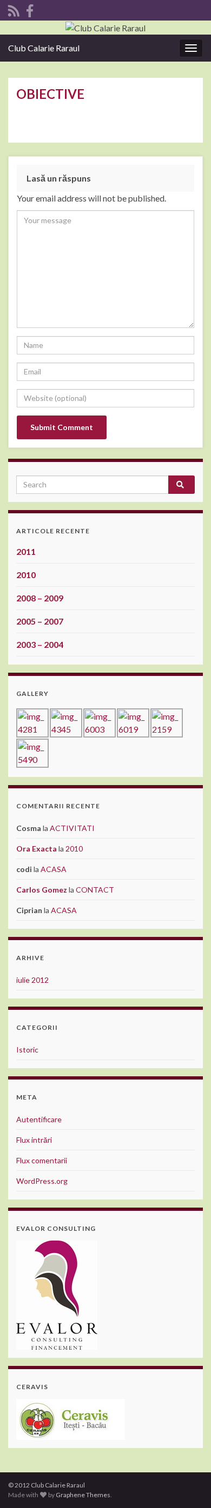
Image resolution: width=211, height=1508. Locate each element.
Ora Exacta (36, 848)
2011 (26, 551)
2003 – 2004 (39, 644)
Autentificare (39, 1119)
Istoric (27, 1049)
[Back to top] (186, 1483)
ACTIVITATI (72, 828)
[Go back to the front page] (105, 28)
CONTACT (95, 889)
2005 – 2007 (39, 621)
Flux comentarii (41, 1160)
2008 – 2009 (39, 598)
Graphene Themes (83, 1495)
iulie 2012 (32, 979)
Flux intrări (34, 1139)
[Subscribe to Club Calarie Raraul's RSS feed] (13, 9)
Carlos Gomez (41, 889)
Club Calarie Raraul (44, 48)
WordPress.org (42, 1180)
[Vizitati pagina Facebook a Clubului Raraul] (30, 9)
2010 (26, 574)
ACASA (54, 869)
